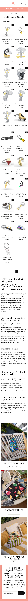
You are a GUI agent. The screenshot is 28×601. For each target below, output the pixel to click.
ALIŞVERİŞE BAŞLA (14, 466)
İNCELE (14, 562)
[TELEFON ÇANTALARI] (14, 442)
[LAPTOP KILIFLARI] (14, 489)
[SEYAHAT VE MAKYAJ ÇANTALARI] (14, 536)
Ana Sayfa (13, 13)
